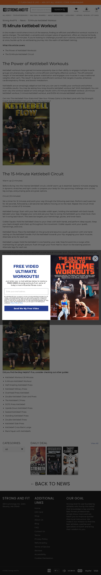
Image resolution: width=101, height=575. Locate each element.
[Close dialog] (95, 258)
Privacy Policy (14, 303)
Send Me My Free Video (26, 308)
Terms (21, 303)
